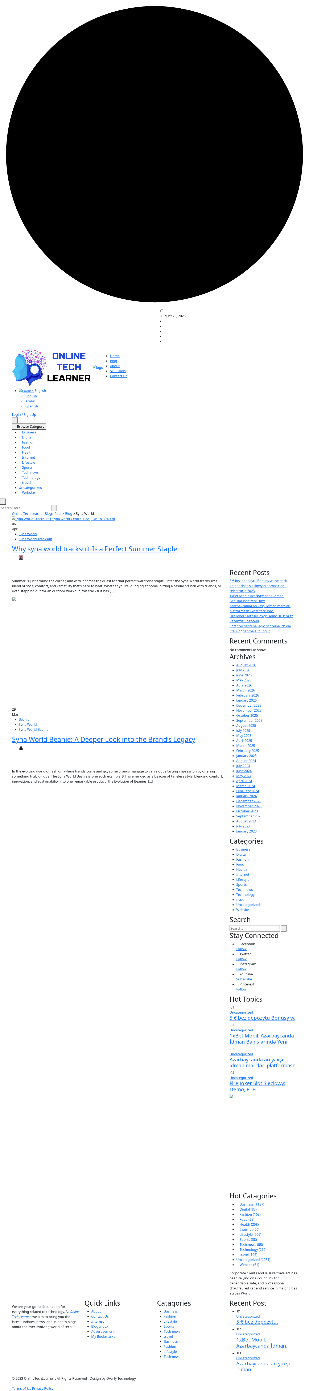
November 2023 (248, 806)
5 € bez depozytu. (257, 1321)
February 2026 (247, 695)
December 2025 (248, 705)
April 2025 (244, 740)
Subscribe (244, 979)
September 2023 (249, 816)
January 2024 (246, 796)
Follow (241, 949)
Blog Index (99, 1326)
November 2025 (248, 710)
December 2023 (248, 801)
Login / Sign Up (24, 414)
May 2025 (243, 735)
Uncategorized (30, 487)
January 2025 (246, 755)
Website (28, 492)
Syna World (28, 534)
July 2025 (243, 730)
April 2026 (244, 685)
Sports (27, 467)
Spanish (31, 406)
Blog (113, 361)
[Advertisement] (263, 542)
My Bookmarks (103, 1336)
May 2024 (243, 776)
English (40, 390)
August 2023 (246, 821)
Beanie (24, 719)
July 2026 (243, 670)
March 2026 (245, 690)
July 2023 (243, 826)
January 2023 (246, 831)
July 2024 (243, 765)
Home (115, 356)
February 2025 (247, 750)
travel (26, 482)
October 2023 (247, 811)
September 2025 (249, 720)
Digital (26, 437)
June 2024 (244, 771)
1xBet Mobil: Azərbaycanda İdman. (261, 1342)
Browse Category (30, 426)
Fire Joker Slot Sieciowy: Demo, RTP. (257, 1086)
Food (25, 447)
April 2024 (244, 781)
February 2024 (247, 791)
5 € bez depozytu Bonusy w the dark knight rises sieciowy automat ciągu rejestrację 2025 (258, 585)
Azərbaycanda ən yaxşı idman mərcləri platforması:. (263, 1062)
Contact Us (118, 376)
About (115, 366)
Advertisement (103, 1331)
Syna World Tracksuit (35, 539)
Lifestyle (28, 462)
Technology (30, 477)
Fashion (27, 442)
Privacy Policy (42, 1388)
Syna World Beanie (33, 729)
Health (27, 452)
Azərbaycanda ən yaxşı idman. (263, 1366)
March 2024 (245, 786)
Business (28, 432)
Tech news (30, 472)
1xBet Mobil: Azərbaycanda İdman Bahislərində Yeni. (262, 1038)
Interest (97, 1321)
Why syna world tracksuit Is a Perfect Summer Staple (94, 548)
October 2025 (247, 715)
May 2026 (243, 680)
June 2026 (244, 675)
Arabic (30, 401)
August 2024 (246, 760)
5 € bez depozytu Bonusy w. (262, 1017)
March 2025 (245, 745)
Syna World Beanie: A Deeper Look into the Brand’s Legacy (103, 739)
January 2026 (246, 700)
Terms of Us (21, 1388)
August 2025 (246, 725)
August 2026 (246, 665)
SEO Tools (118, 371)
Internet (28, 457)
